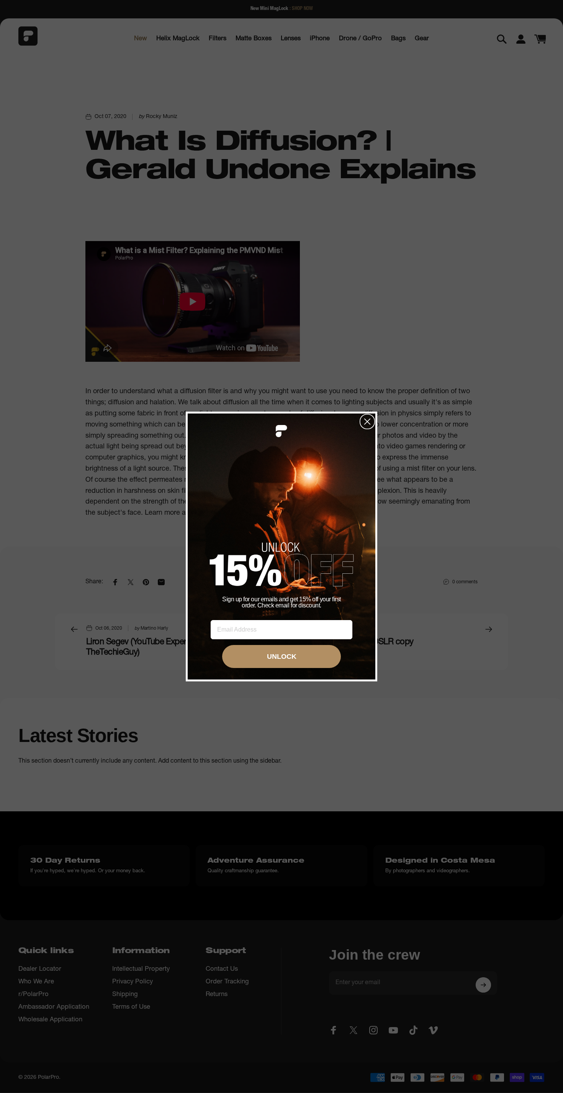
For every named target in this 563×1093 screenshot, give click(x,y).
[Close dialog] (367, 421)
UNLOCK (281, 656)
